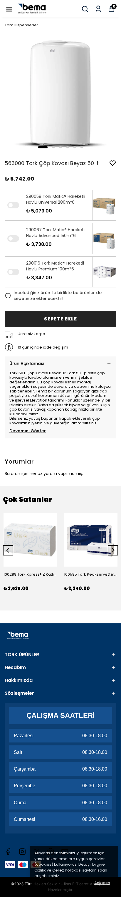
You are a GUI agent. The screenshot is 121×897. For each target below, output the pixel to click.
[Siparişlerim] (98, 9)
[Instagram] (22, 851)
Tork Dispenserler (21, 25)
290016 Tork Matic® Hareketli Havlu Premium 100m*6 (55, 266)
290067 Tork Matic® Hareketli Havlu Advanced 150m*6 (55, 233)
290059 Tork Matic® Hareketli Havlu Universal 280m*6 (55, 199)
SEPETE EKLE (60, 318)
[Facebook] (8, 851)
